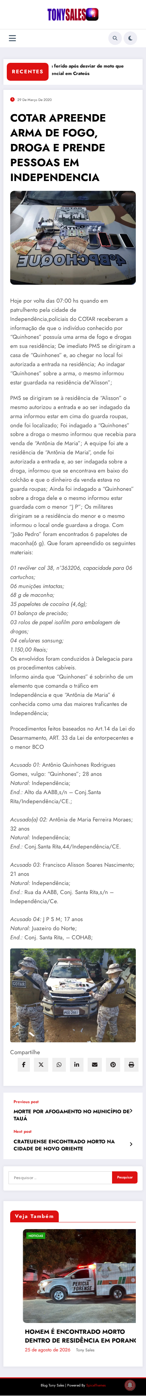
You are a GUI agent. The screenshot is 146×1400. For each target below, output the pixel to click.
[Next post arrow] (130, 1144)
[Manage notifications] (130, 1385)
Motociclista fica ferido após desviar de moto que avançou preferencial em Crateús (55, 70)
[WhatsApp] (59, 1065)
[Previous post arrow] (130, 1111)
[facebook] (24, 1065)
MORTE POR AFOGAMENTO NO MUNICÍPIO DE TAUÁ (72, 1115)
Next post (23, 1131)
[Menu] (12, 38)
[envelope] (95, 1065)
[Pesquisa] (115, 38)
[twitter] (41, 1065)
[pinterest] (113, 1065)
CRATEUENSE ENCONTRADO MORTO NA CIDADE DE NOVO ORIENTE (64, 1145)
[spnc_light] (130, 38)
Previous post (26, 1101)
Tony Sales (56, 1350)
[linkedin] (77, 1065)
